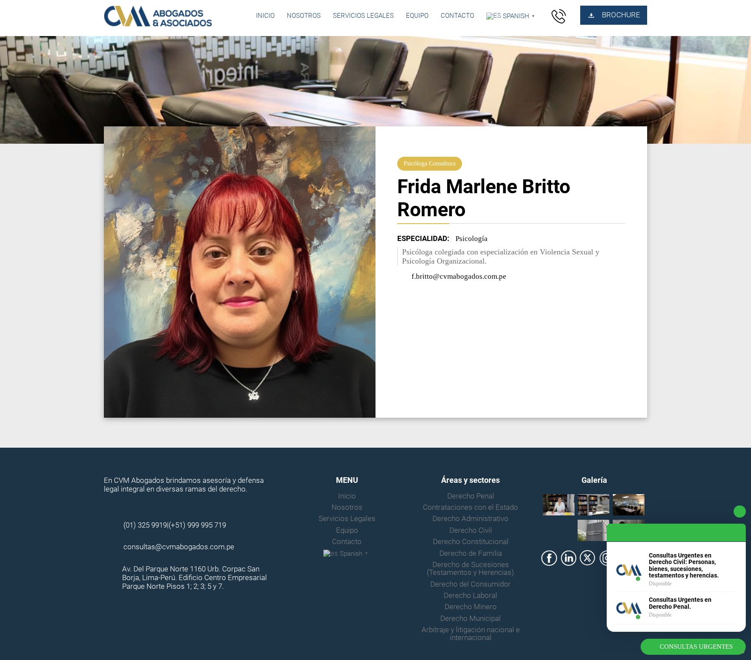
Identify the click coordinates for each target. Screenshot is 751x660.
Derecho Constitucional (470, 542)
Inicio (265, 16)
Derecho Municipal (470, 619)
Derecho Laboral (470, 596)
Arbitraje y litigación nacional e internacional (471, 634)
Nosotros (304, 16)
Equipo (417, 16)
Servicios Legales (363, 16)
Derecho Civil (470, 531)
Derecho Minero (471, 607)
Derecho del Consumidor (470, 584)
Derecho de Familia (470, 554)
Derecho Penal (470, 496)
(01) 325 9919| (146, 525)
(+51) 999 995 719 (197, 525)
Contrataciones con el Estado (470, 508)
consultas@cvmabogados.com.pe (178, 547)
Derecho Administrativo (470, 519)
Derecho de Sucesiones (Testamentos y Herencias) (470, 569)
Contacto (457, 16)
